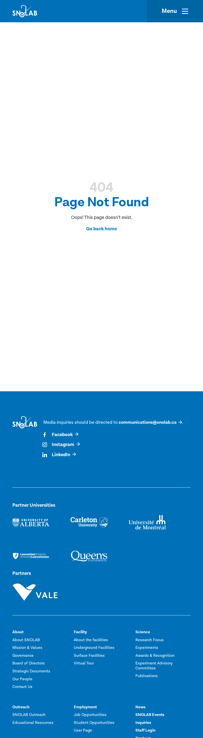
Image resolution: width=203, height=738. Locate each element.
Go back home (101, 229)
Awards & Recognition (155, 655)
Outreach (20, 707)
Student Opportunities (94, 722)
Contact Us (22, 687)
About (18, 632)
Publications (146, 676)
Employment (85, 707)
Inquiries (143, 722)
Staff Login (145, 730)
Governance (23, 655)
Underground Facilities (94, 647)
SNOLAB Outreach (29, 714)
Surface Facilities (89, 655)
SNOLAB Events (149, 714)
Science (142, 632)
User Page (83, 730)
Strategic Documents (31, 671)
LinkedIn (61, 455)
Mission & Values (27, 647)
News (140, 707)
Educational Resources (32, 722)
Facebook (62, 435)
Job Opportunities (90, 714)
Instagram (63, 445)
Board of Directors (28, 663)
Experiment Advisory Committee (154, 665)
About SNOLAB (26, 640)
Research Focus (149, 640)
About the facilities (91, 640)
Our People (22, 679)
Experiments (146, 647)
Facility (80, 632)
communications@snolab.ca (148, 422)
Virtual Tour (84, 663)
